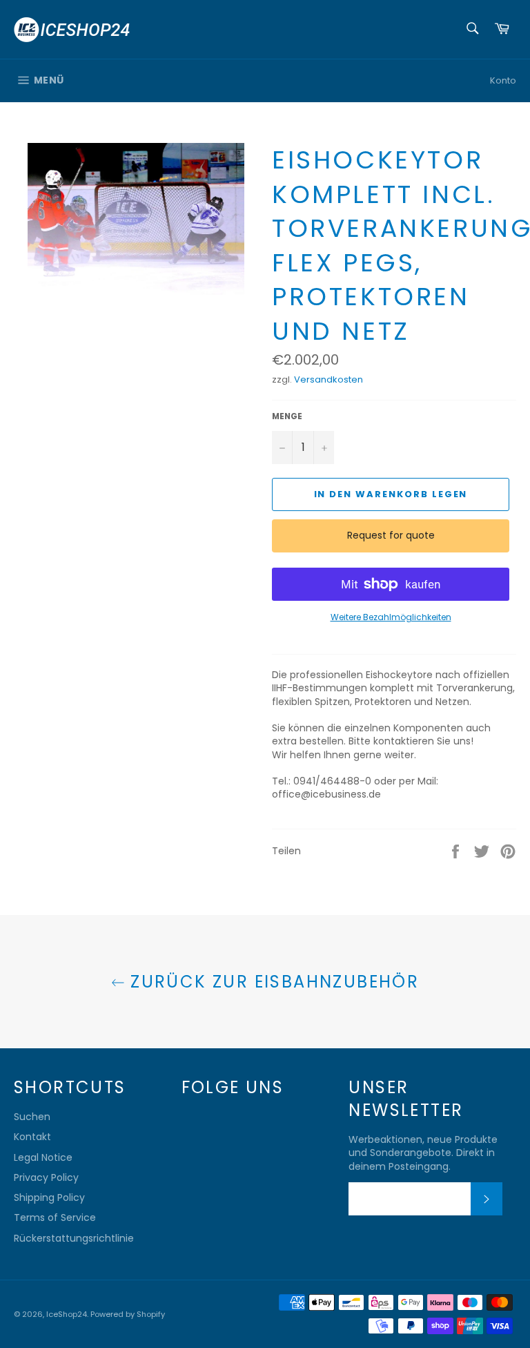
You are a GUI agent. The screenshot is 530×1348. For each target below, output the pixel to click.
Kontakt (32, 1137)
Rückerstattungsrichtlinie (74, 1238)
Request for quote (391, 535)
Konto (503, 80)
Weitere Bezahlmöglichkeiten (391, 617)
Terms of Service (55, 1217)
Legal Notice (43, 1157)
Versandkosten (328, 379)
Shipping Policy (49, 1197)
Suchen (32, 1117)
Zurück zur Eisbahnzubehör (272, 981)
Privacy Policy (46, 1177)
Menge (287, 416)
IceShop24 (66, 1314)
